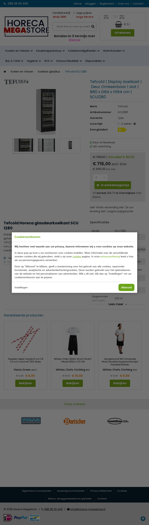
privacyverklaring (110, 256)
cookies (77, 256)
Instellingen (21, 287)
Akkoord (126, 287)
